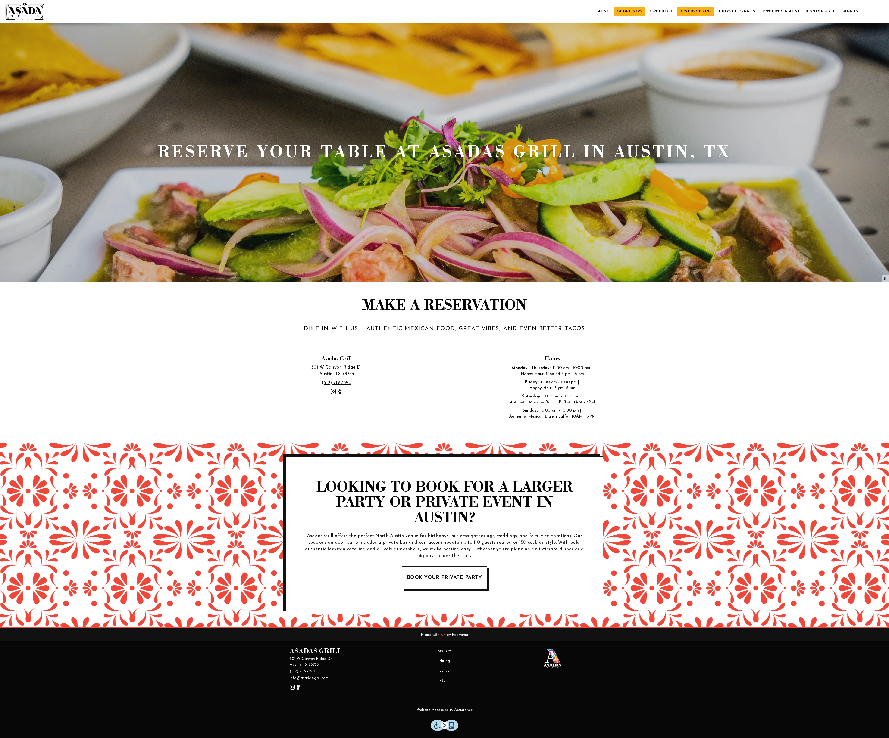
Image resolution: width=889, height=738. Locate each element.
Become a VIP (820, 11)
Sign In (851, 11)
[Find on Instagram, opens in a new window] (333, 393)
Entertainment (781, 11)
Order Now (630, 11)
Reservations (695, 11)
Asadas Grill (552, 658)
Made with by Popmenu (235, 635)
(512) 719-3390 (302, 671)
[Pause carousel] (885, 278)
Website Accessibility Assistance (444, 710)
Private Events (737, 11)
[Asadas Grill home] (24, 11)
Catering (661, 11)
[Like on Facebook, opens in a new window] (340, 393)
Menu (603, 11)
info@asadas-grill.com (309, 678)
